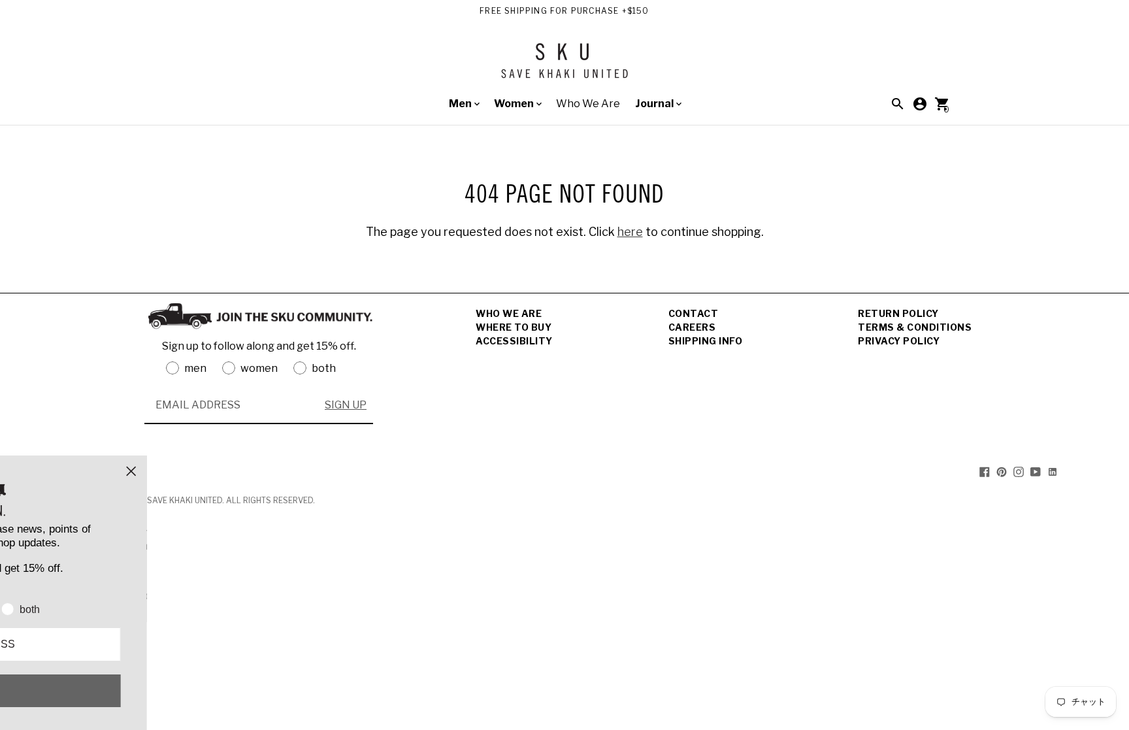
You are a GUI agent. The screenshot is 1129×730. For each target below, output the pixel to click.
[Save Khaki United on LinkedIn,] (1052, 471)
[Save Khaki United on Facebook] (984, 471)
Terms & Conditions (915, 327)
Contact (693, 313)
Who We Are (588, 103)
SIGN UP (346, 405)
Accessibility (514, 340)
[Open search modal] (898, 104)
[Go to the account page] (920, 104)
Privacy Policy (899, 340)
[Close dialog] (316, 471)
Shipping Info (705, 340)
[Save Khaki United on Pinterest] (1001, 471)
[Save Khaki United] (564, 65)
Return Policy (898, 313)
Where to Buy (513, 327)
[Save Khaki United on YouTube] (1035, 471)
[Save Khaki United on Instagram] (1018, 471)
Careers (692, 327)
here (630, 232)
